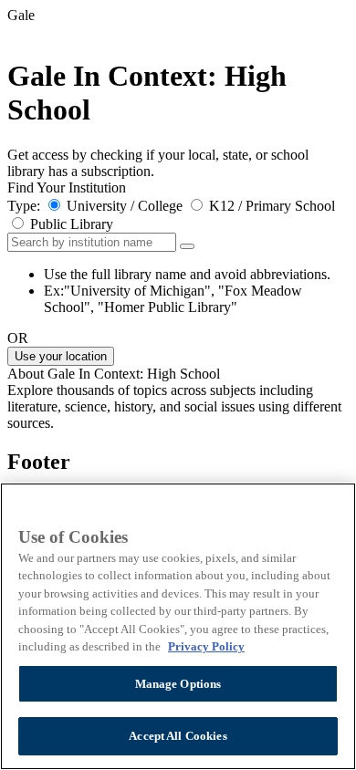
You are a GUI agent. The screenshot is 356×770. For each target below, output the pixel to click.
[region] (178, 626)
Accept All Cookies (177, 736)
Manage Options (178, 684)
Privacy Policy (206, 646)
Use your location (61, 356)
